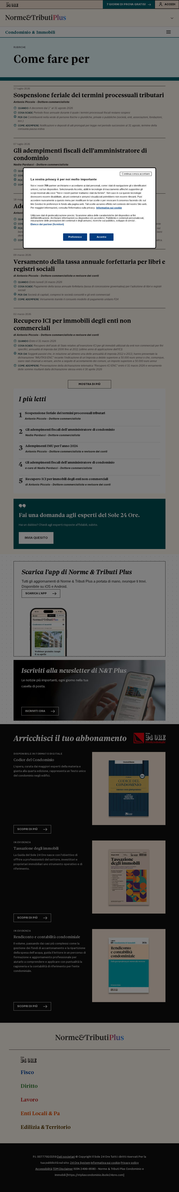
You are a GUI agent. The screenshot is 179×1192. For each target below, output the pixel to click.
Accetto (102, 237)
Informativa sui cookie (109, 207)
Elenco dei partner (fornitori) (47, 224)
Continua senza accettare (136, 173)
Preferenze (75, 237)
